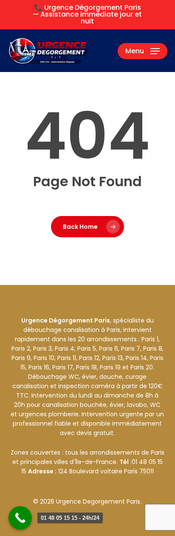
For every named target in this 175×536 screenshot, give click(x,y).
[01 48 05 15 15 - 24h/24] (20, 518)
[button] (142, 51)
